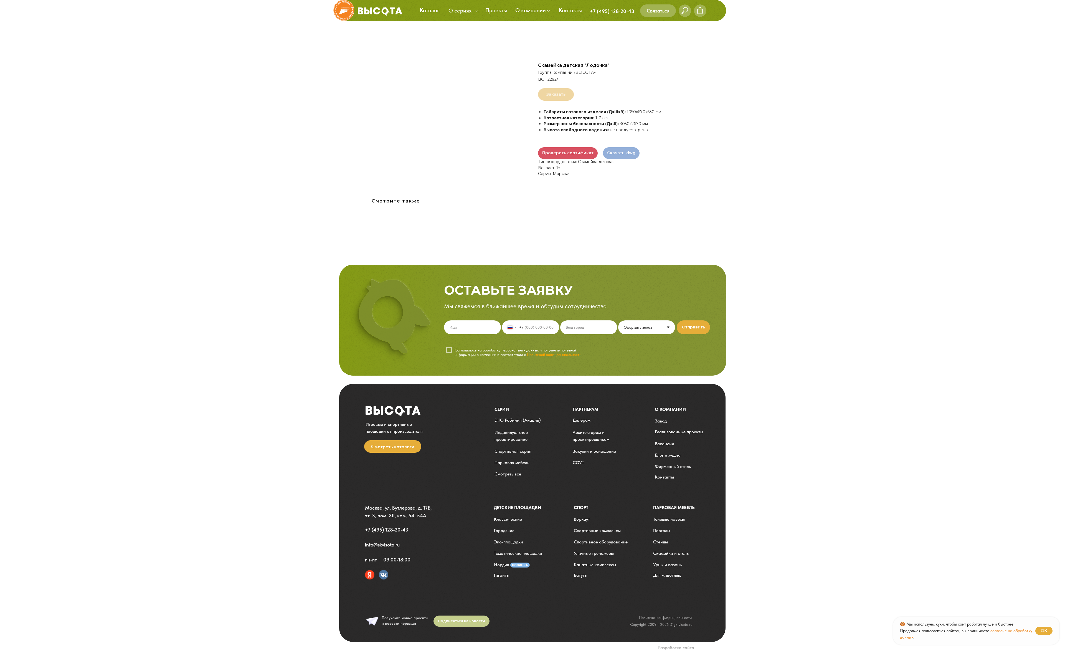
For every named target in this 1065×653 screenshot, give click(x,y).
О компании (670, 409)
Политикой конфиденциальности (554, 354)
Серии (502, 409)
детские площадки (517, 507)
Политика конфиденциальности (665, 617)
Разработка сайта (676, 647)
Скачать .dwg (621, 152)
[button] (658, 10)
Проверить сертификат (568, 152)
